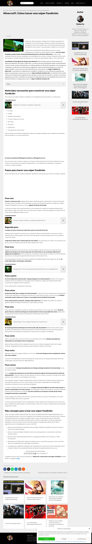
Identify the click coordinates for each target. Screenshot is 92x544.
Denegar (64, 539)
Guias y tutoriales (49, 3)
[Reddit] (23, 469)
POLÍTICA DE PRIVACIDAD (32, 539)
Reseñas (59, 3)
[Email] (19, 469)
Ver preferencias (81, 539)
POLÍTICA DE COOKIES (46, 541)
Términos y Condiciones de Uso (34, 541)
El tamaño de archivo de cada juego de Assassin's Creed (52, 472)
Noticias (67, 3)
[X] (8, 469)
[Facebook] (5, 469)
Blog (72, 3)
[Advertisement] (35, 25)
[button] (89, 528)
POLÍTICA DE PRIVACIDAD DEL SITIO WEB (58, 541)
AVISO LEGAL (30, 535)
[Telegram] (16, 469)
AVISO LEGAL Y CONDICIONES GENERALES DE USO (76, 541)
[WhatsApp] (12, 469)
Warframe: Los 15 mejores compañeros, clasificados (17, 472)
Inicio (41, 3)
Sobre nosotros (80, 3)
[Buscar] (32, 3)
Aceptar (47, 539)
